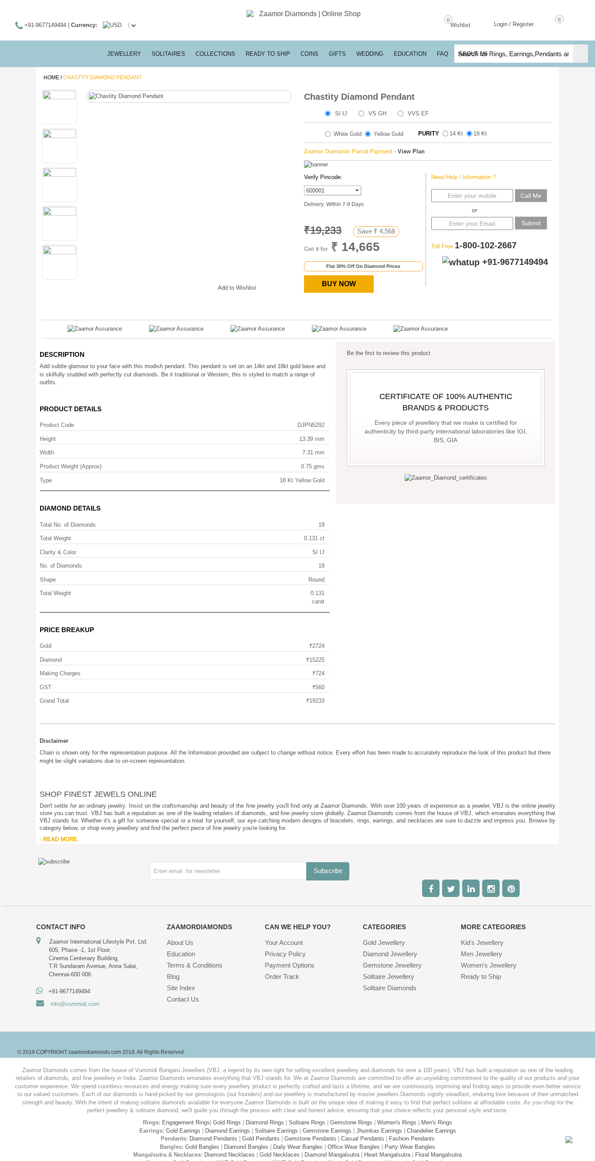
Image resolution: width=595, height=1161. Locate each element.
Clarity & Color (58, 552)
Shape (48, 579)
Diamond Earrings (227, 1130)
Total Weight (55, 538)
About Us (180, 942)
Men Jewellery (481, 954)
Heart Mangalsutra (387, 1154)
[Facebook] (430, 888)
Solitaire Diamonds (389, 988)
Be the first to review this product (388, 353)
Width (47, 452)
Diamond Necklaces (229, 1154)
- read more (59, 839)
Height (48, 439)
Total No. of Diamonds (68, 524)
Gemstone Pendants (310, 1138)
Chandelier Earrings (431, 1130)
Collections (215, 54)
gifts (337, 54)
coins (309, 54)
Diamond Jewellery (390, 954)
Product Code (57, 425)
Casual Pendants (362, 1138)
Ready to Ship (268, 54)
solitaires (168, 54)
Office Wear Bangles (354, 1147)
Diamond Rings (265, 1122)
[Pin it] (202, 286)
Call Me (531, 195)
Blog (173, 976)
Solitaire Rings (307, 1122)
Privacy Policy (285, 954)
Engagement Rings (186, 1122)
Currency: (84, 25)
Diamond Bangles (246, 1147)
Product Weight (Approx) (70, 466)
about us (473, 54)
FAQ (442, 54)
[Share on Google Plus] (167, 286)
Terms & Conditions (195, 965)
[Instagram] (491, 888)
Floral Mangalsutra (438, 1154)
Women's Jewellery (489, 965)
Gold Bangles (202, 1147)
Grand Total (54, 700)
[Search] (580, 53)
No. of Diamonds (61, 565)
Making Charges (60, 673)
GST (45, 687)
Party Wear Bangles (410, 1147)
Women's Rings (396, 1122)
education (410, 54)
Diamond (51, 660)
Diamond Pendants (213, 1138)
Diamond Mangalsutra (331, 1154)
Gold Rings (227, 1122)
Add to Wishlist (237, 287)
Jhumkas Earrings (379, 1130)
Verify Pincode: (323, 177)
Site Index (181, 988)
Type (46, 480)
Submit (531, 223)
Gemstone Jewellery (392, 965)
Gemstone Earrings (327, 1130)
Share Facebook (150, 286)
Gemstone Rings (351, 1122)
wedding (369, 54)
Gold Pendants (261, 1138)
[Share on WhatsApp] (185, 286)
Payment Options (289, 965)
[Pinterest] (511, 888)
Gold (45, 646)
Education (181, 954)
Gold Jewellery (384, 942)
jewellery (124, 54)
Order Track (282, 976)
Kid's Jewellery (482, 942)
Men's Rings (436, 1122)
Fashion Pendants (412, 1138)
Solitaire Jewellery (388, 976)
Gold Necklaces (280, 1154)
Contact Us (183, 999)
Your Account (284, 942)
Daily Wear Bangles (298, 1147)
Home (51, 77)
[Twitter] (451, 888)
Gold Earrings (183, 1130)
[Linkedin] (471, 888)
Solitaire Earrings (276, 1130)
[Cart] (546, 23)
